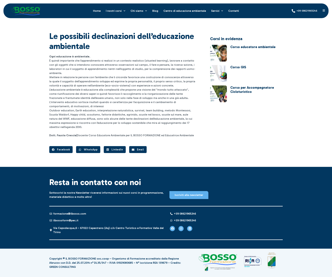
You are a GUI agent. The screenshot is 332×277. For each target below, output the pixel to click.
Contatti (233, 10)
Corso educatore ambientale (252, 47)
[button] (61, 149)
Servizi (215, 10)
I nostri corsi (114, 10)
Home (97, 10)
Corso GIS (238, 67)
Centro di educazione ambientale (184, 10)
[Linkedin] (189, 228)
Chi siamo (137, 10)
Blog (155, 10)
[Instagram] (181, 228)
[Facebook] (172, 228)
